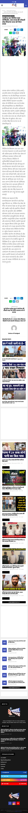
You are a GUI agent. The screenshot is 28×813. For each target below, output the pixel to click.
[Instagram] (14, 803)
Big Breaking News (6, 15)
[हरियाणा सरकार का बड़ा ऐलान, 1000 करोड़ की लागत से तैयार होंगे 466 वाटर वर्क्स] (14, 582)
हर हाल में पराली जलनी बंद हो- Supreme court (12, 359)
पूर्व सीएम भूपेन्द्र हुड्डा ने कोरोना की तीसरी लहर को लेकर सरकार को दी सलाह (14, 310)
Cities (2, 768)
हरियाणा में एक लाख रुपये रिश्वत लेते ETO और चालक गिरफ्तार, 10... (13, 540)
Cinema (3, 766)
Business (3, 764)
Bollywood (3, 762)
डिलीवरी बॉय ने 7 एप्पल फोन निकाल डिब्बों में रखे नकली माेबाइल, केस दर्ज (14, 320)
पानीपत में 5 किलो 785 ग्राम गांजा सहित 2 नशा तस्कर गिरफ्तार (13, 381)
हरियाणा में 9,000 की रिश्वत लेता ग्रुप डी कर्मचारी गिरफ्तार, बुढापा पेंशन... (12, 566)
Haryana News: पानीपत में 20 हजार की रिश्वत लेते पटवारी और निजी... (13, 514)
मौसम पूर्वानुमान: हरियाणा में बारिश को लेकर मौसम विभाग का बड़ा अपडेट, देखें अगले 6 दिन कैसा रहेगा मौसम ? (13, 731)
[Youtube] (18, 803)
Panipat (12, 15)
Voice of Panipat (7, 26)
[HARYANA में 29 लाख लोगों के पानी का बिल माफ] (14, 450)
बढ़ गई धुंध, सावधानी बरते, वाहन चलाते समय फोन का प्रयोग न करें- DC (13, 402)
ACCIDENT (3, 757)
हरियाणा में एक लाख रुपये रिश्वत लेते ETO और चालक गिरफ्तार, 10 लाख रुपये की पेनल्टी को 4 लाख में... (13, 748)
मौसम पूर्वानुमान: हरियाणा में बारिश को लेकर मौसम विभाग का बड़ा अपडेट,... (13, 488)
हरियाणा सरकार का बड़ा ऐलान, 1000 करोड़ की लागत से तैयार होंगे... (12, 593)
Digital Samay (18, 811)
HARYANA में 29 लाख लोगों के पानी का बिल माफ (13, 460)
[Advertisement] (14, 74)
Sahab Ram (6, 490)
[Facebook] (10, 803)
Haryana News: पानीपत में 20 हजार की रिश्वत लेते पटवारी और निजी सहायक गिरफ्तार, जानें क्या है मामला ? (13, 740)
